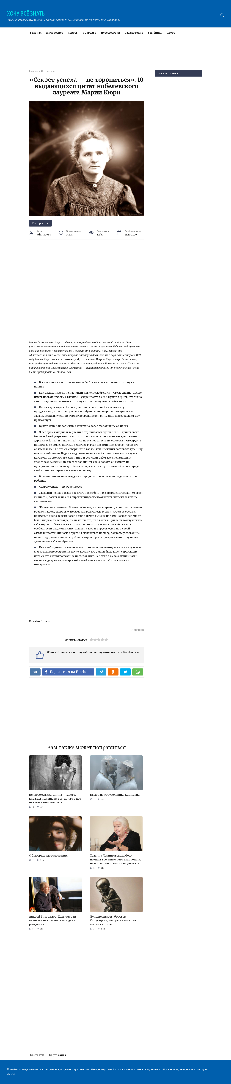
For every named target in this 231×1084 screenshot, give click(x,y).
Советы (73, 32)
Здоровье (89, 32)
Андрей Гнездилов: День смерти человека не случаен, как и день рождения (52, 920)
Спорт (171, 32)
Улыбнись (155, 32)
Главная (35, 32)
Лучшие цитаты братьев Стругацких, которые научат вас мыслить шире (113, 920)
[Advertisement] (106, 55)
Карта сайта (57, 1055)
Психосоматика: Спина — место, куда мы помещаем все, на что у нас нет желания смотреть (55, 798)
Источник (138, 629)
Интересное (54, 32)
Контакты (37, 1055)
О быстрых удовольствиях (48, 855)
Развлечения (134, 32)
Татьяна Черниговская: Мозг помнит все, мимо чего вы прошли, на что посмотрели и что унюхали (115, 859)
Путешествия (110, 32)
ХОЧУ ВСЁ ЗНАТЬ (26, 13)
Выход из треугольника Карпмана (115, 794)
